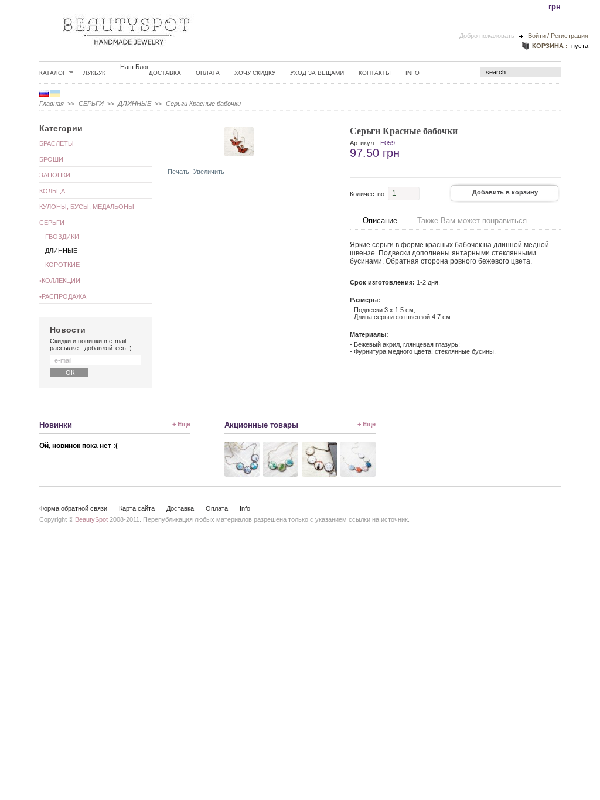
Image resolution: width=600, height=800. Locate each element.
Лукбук (94, 73)
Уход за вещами (317, 73)
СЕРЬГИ (91, 103)
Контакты (375, 73)
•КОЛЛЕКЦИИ (59, 280)
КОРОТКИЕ (62, 264)
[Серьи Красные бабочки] (192, 154)
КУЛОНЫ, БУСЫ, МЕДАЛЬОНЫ (86, 206)
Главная (51, 103)
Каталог (52, 72)
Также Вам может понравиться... (475, 220)
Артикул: (363, 142)
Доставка (165, 73)
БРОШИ (51, 159)
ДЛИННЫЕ (134, 103)
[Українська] (55, 94)
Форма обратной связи (73, 508)
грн (554, 6)
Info (412, 73)
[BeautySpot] (126, 53)
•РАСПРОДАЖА (62, 296)
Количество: (368, 193)
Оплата (208, 73)
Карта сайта (137, 508)
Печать (178, 171)
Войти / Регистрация (558, 35)
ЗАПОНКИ (54, 175)
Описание (380, 220)
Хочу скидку (254, 73)
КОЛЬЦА (52, 190)
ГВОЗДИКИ (62, 236)
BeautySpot (91, 519)
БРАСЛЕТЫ (56, 143)
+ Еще (181, 424)
